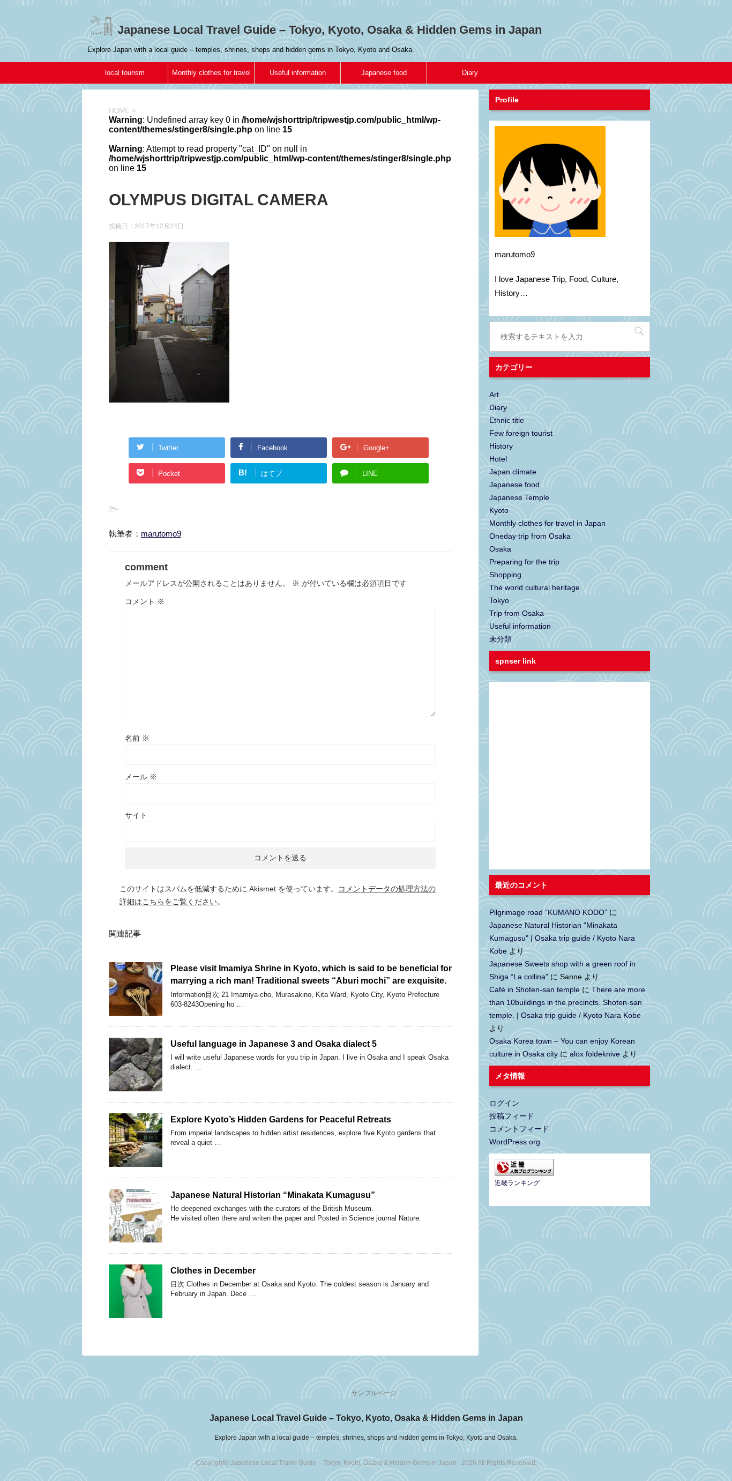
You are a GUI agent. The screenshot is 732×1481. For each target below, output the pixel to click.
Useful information (298, 73)
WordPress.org (514, 1141)
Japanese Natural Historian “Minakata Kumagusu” (272, 1195)
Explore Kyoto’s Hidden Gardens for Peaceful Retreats (280, 1119)
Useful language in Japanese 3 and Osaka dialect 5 (273, 1043)
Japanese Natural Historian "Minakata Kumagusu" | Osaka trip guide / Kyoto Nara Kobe (562, 938)
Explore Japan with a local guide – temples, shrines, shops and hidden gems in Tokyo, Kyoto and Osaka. (366, 1437)
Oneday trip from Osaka (530, 536)
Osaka (500, 549)
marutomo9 (161, 533)
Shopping (505, 574)
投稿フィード (511, 1116)
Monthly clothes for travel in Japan (211, 76)
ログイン (504, 1103)
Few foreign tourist (520, 433)
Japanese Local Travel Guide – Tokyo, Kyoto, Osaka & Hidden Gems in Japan (328, 29)
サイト (136, 815)
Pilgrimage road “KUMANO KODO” (548, 912)
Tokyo (499, 600)
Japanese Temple (519, 497)
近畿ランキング (517, 1183)
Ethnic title (506, 420)
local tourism (125, 73)
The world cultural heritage (534, 587)
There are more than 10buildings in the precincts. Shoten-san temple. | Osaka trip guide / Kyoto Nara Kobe (567, 1002)
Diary (470, 73)
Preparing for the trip (524, 561)
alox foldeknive (595, 1054)
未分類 (500, 639)
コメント (145, 601)
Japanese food (384, 73)
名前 (137, 738)
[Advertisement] (575, 782)
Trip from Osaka (516, 613)
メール (141, 776)
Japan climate (512, 471)
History (501, 446)
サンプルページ (374, 1393)
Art (494, 394)
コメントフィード (519, 1129)
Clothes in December (213, 1270)
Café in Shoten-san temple (534, 989)
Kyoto (499, 510)
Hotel (498, 459)
